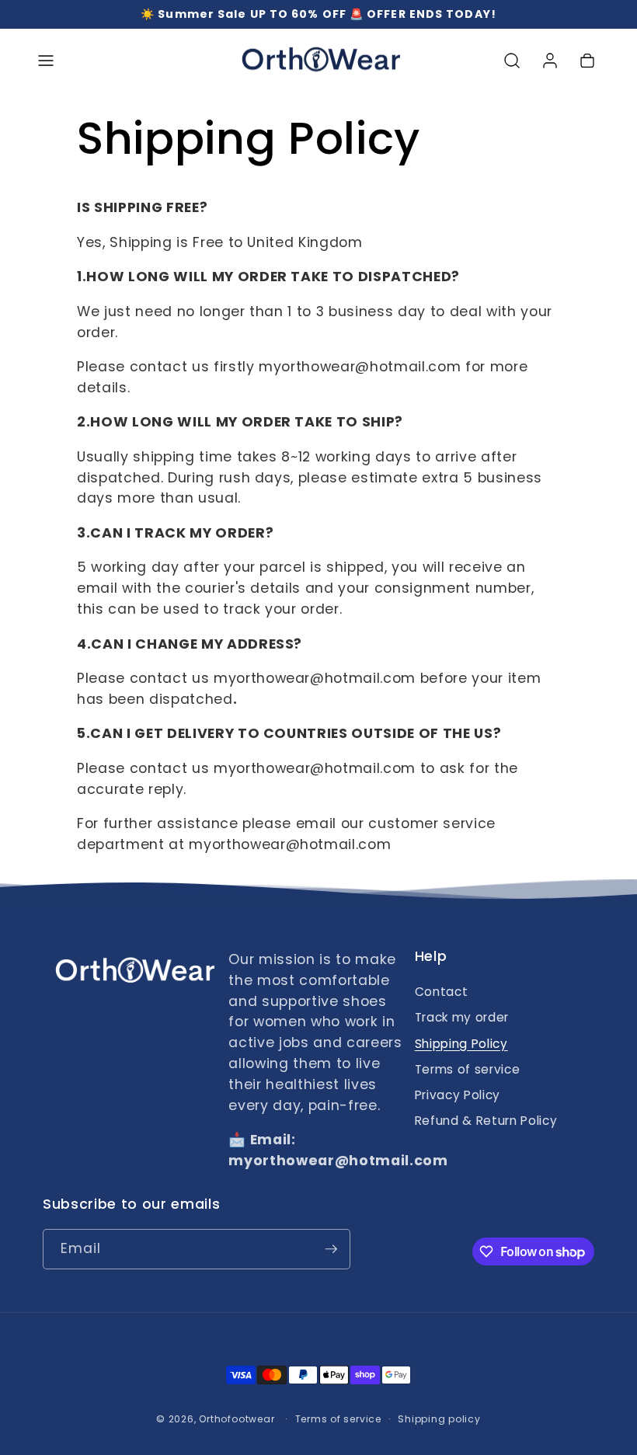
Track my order (462, 1017)
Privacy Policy (457, 1095)
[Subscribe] (331, 1249)
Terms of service (467, 1069)
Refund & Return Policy (486, 1120)
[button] (45, 60)
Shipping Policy (461, 1044)
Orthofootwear (236, 1418)
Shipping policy (439, 1418)
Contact (441, 991)
